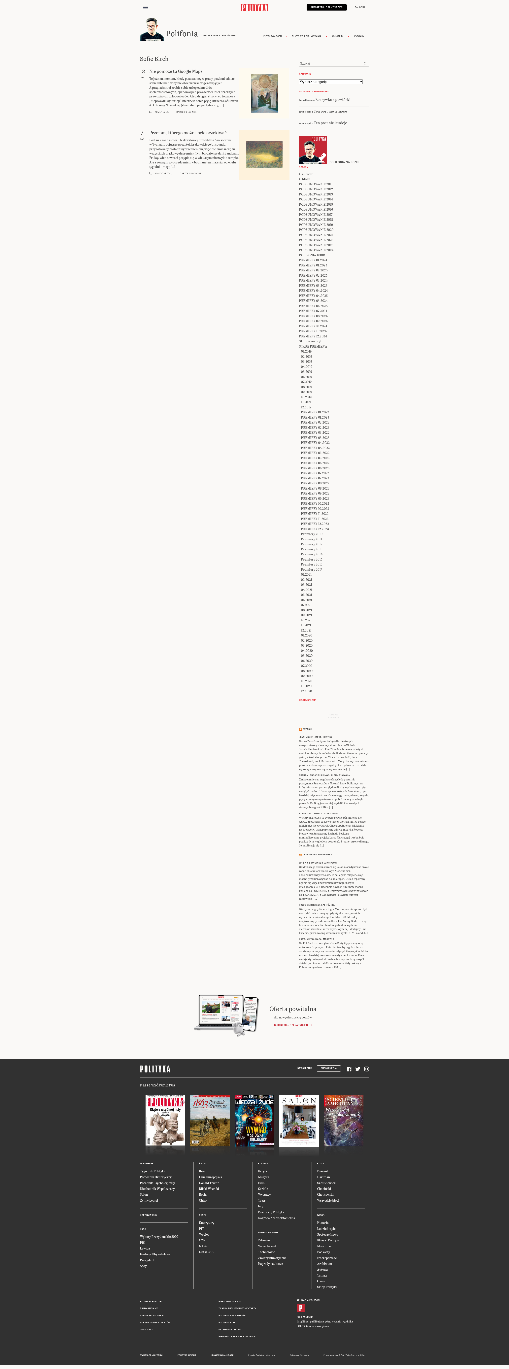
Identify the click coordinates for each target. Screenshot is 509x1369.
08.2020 (307, 670)
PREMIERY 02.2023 (315, 427)
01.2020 (306, 635)
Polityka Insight (187, 1355)
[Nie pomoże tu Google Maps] (264, 93)
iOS (299, 1317)
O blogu (304, 179)
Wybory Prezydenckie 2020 (159, 1236)
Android (308, 1317)
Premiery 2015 (311, 559)
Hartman (323, 1177)
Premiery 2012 (311, 544)
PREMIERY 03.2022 (315, 432)
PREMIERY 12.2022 (315, 523)
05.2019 (306, 371)
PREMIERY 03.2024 (313, 280)
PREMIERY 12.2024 (313, 336)
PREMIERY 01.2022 (315, 412)
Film (261, 1183)
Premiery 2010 (312, 533)
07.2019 (306, 381)
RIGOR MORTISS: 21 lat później (317, 905)
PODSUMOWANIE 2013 (316, 194)
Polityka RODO (228, 1322)
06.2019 (306, 376)
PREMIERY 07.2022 (315, 473)
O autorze (306, 174)
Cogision (260, 1355)
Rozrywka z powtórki (333, 99)
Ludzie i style (326, 1228)
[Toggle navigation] (145, 7)
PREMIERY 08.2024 (313, 316)
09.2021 (306, 615)
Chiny (203, 1200)
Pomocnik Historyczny (156, 1177)
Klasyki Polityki (328, 1240)
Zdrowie (264, 1240)
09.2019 (306, 392)
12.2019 (306, 407)
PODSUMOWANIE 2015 (316, 204)
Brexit (203, 1171)
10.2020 (306, 681)
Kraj (143, 1229)
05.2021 (306, 594)
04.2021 (306, 589)
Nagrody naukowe (270, 1263)
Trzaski (307, 729)
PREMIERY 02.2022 (315, 422)
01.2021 (306, 574)
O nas (321, 1281)
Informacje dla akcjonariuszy (238, 1336)
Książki (263, 1171)
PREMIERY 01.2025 (313, 265)
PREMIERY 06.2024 (313, 305)
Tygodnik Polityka (152, 1171)
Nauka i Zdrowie (268, 1232)
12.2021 (306, 630)
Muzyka (263, 1177)
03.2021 (306, 584)
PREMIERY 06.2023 (315, 468)
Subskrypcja (329, 1068)
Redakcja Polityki (151, 1301)
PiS (142, 1242)
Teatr (261, 1200)
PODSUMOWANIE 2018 (316, 219)
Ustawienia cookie (230, 1329)
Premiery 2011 (311, 539)
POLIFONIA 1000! (312, 255)
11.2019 (306, 402)
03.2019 (306, 361)
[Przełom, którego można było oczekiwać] (264, 155)
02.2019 (306, 356)
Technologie (266, 1251)
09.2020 (307, 675)
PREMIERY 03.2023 (315, 437)
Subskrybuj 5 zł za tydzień (291, 1025)
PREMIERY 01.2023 (315, 417)
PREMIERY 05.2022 (315, 452)
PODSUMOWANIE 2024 (316, 250)
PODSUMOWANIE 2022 (316, 239)
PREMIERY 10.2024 (313, 326)
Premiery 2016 (311, 564)
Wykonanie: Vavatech (299, 1355)
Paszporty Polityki (271, 1212)
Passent (322, 1171)
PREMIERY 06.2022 (315, 463)
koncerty (338, 36)
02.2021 (306, 579)
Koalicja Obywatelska (155, 1254)
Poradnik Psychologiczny (157, 1183)
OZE (202, 1240)
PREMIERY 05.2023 (315, 458)
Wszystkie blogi (328, 1200)
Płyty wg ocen (272, 36)
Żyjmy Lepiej (149, 1200)
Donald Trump (209, 1183)
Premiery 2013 (311, 549)
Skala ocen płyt (310, 341)
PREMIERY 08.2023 (315, 488)
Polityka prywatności (232, 1315)
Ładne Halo (270, 1355)
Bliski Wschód (209, 1188)
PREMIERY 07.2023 (315, 478)
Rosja (203, 1194)
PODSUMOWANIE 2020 (316, 229)
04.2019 (306, 366)
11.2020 (306, 686)
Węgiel (204, 1234)
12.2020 (306, 691)
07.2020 (306, 665)
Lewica (145, 1248)
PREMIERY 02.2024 (313, 270)
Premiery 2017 (311, 569)
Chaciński (324, 1188)
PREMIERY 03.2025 (313, 285)
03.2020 (307, 645)
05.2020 (307, 655)
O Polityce (146, 1329)
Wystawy (264, 1194)
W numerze (146, 1163)
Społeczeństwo (327, 1234)
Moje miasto (325, 1246)
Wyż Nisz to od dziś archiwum (318, 863)
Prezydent (147, 1260)
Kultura (263, 1163)
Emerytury (206, 1222)
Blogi (320, 1163)
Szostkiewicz (326, 1183)
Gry (260, 1206)
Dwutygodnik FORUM (151, 1355)
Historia (323, 1222)
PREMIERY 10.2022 (315, 503)
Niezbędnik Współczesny (157, 1188)
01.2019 (306, 351)
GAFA (203, 1246)
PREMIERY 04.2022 (315, 442)
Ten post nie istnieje (330, 111)
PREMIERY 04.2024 (313, 290)
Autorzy (322, 1269)
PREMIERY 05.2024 (313, 300)
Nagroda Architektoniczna (276, 1217)
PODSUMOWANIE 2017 (316, 214)
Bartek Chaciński (186, 112)
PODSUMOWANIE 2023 (316, 245)
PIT (201, 1228)
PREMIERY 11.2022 (314, 513)
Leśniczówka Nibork (222, 1355)
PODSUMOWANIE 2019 (316, 224)
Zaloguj (360, 7)
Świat (202, 1163)
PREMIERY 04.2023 (315, 447)
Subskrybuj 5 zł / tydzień (327, 7)
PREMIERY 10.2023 (315, 508)
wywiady (359, 36)
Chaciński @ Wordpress (317, 854)
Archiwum (324, 1263)
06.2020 (307, 660)
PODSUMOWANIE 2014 (316, 199)
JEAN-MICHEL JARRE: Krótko (315, 737)
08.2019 (306, 387)
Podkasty (323, 1251)
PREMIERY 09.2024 (313, 321)
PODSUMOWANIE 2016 (316, 209)
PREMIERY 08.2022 (315, 483)
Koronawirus (148, 1215)
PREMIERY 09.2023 (315, 498)
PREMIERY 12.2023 (315, 529)
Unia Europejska (210, 1177)
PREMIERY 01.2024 (313, 260)
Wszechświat (267, 1246)
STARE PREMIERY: (313, 346)
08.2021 (306, 610)
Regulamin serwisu (230, 1301)
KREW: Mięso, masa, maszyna (316, 939)
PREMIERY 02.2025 (313, 275)
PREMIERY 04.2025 (313, 295)
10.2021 (306, 620)
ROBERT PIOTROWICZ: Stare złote (319, 813)
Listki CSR (206, 1251)
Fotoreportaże (327, 1257)
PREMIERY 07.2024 (313, 310)
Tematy (322, 1275)
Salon (144, 1194)
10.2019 (306, 397)
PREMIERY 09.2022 (315, 493)
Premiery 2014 (312, 554)
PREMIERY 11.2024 (313, 331)
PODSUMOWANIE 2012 (316, 189)
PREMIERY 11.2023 (314, 518)
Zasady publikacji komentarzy (237, 1308)
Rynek (203, 1215)
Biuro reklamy (149, 1308)
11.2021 (306, 625)
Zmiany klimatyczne (272, 1257)
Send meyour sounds (333, 716)
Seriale (263, 1188)
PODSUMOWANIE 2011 (316, 184)
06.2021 (306, 600)
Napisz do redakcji (151, 1315)
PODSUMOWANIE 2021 (316, 234)
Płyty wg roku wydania (307, 36)
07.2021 (306, 604)
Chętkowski (325, 1194)
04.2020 (307, 650)
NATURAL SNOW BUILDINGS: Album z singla (324, 775)
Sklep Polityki (327, 1286)
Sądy (143, 1265)
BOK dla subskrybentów (155, 1322)
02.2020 (307, 640)
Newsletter (304, 1068)
